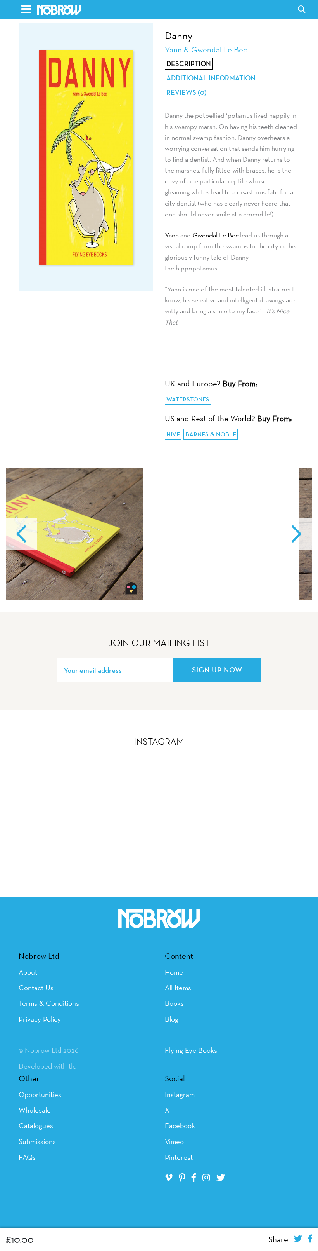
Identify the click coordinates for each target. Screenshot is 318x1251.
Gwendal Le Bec (215, 234)
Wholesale (35, 1110)
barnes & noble (210, 434)
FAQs (27, 1157)
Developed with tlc (47, 1066)
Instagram (180, 1094)
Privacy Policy (40, 1019)
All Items (178, 987)
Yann (172, 234)
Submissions (37, 1141)
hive (173, 434)
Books (174, 1003)
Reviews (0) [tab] (186, 92)
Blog (171, 1019)
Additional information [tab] (211, 78)
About (28, 972)
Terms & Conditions (49, 1003)
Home (174, 972)
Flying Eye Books (191, 1050)
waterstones (187, 399)
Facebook (180, 1125)
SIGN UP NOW (217, 669)
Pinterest (179, 1157)
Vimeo (174, 1141)
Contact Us (36, 987)
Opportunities (40, 1094)
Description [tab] (188, 63)
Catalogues (36, 1125)
